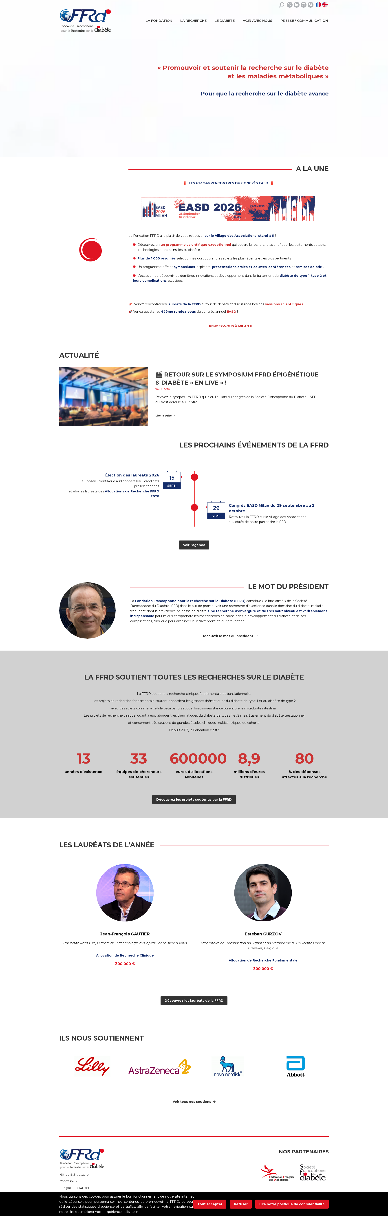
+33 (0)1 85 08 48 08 (74, 1188)
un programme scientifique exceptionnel (196, 245)
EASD (231, 312)
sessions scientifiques (284, 304)
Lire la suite (163, 415)
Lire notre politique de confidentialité (292, 1204)
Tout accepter (209, 1204)
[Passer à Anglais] (325, 4)
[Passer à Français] (319, 4)
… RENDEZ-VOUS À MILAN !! (228, 326)
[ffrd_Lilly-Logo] (92, 1066)
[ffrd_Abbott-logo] (295, 1066)
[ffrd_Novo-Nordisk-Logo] (227, 1066)
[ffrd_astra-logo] (160, 1066)
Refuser (241, 1204)
